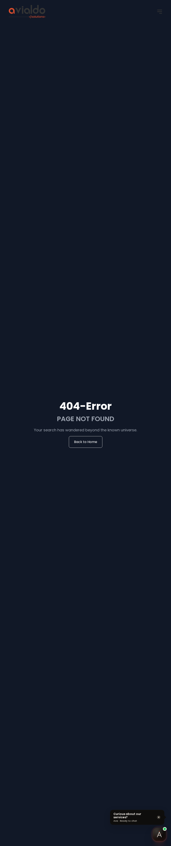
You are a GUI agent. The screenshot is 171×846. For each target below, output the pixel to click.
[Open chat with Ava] (159, 834)
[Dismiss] (159, 817)
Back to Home (85, 441)
